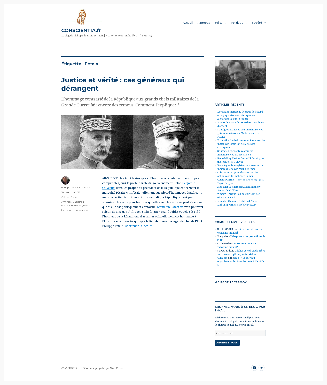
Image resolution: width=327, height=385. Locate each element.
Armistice (66, 201)
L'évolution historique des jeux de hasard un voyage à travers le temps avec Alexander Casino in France (240, 115)
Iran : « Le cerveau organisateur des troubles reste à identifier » (241, 261)
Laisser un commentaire (74, 210)
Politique (237, 22)
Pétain (86, 205)
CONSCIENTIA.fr (81, 30)
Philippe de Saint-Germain (75, 187)
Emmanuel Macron (170, 207)
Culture (65, 197)
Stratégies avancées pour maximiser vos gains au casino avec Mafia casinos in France (240, 133)
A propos (204, 22)
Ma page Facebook (231, 282)
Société (257, 22)
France (74, 197)
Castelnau (78, 201)
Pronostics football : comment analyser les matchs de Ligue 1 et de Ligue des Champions (241, 144)
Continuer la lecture (138, 226)
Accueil (188, 22)
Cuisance (222, 257)
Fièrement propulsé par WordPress (102, 368)
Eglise (218, 22)
